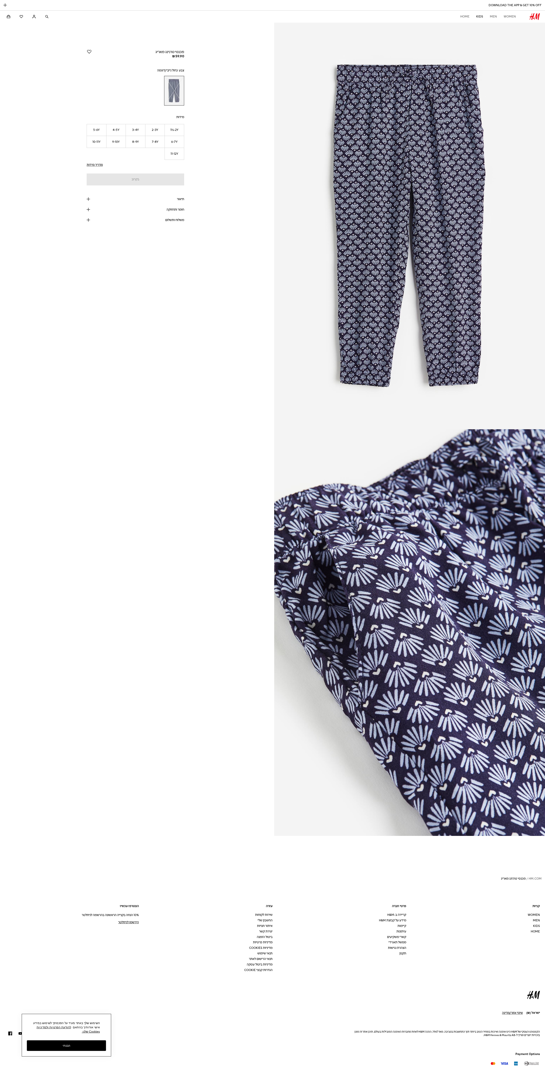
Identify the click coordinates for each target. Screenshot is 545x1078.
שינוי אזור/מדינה (512, 1013)
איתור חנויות (264, 926)
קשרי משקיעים (396, 937)
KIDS (479, 16)
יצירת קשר (265, 931)
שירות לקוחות (263, 915)
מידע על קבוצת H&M (392, 920)
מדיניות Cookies (260, 948)
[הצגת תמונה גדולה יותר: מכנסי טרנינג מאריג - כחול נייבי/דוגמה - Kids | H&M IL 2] (409, 632)
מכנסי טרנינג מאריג (513, 878)
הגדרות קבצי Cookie (258, 970)
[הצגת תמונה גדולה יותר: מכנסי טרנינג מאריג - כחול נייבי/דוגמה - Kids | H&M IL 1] (409, 226)
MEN (493, 16)
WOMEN (510, 16)
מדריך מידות (95, 165)
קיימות (401, 926)
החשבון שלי (265, 920)
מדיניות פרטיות (262, 942)
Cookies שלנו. (91, 1031)
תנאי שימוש (264, 953)
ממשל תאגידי (397, 942)
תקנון (402, 953)
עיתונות (401, 931)
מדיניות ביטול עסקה (259, 964)
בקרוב (135, 179)
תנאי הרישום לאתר (260, 959)
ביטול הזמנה (264, 937)
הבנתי (66, 1045)
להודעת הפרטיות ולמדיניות (54, 1027)
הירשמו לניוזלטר (128, 922)
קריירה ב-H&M (396, 915)
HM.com (535, 878)
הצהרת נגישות (397, 948)
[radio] (174, 90)
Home (464, 16)
